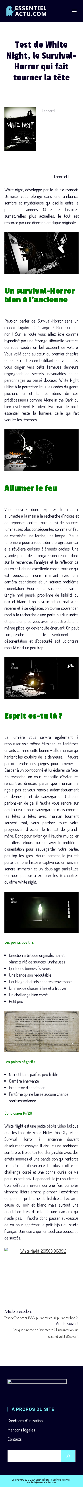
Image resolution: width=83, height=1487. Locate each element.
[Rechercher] (68, 1456)
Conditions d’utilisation (25, 1420)
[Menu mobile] (74, 11)
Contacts (15, 1439)
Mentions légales (21, 1430)
